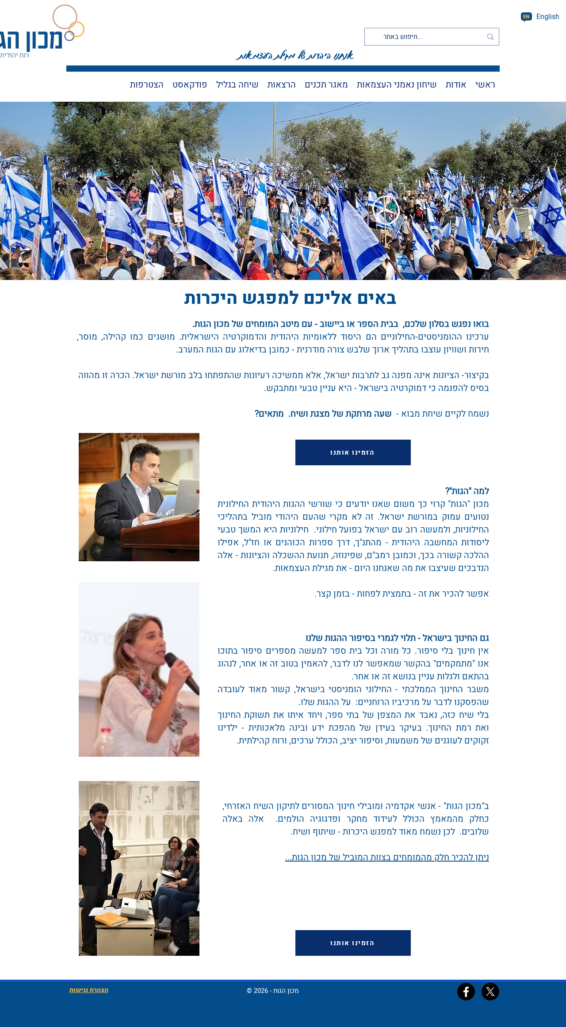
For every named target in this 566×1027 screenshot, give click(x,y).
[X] (490, 991)
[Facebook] (466, 991)
